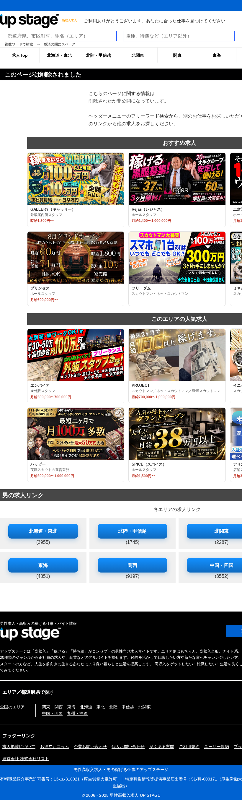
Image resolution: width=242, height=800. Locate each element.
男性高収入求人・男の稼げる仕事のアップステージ (121, 769)
